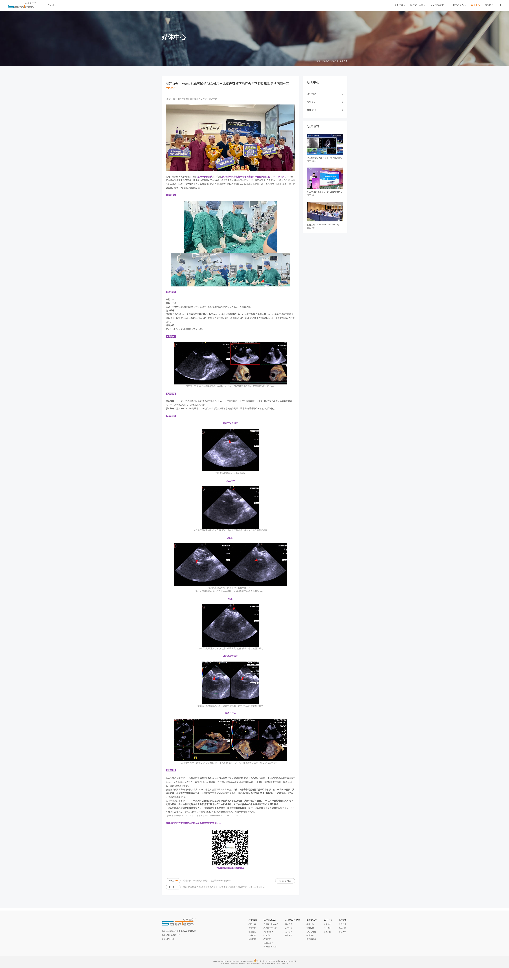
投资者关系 (458, 5)
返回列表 (286, 881)
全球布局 (252, 935)
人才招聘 (288, 932)
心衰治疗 (267, 939)
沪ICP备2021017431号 (287, 961)
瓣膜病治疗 (268, 932)
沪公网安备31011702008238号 (268, 961)
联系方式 (342, 924)
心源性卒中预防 (270, 928)
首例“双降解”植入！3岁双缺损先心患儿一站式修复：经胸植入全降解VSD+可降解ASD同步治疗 (218, 887)
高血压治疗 (268, 943)
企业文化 (252, 928)
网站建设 (270, 963)
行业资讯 (311, 102)
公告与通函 (311, 932)
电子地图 (342, 928)
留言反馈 (342, 932)
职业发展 (288, 935)
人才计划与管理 (438, 5)
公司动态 (311, 93)
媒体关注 (334, 61)
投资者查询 (311, 939)
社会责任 (252, 932)
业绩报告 (310, 928)
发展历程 (252, 939)
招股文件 (310, 924)
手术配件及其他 (270, 946)
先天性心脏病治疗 (271, 924)
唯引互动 (285, 963)
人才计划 (288, 928)
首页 (318, 61)
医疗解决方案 (416, 5)
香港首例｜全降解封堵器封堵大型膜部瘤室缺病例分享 (200, 880)
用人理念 (288, 924)
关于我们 (398, 5)
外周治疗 (267, 935)
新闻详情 (343, 61)
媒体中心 (475, 5)
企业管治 (310, 935)
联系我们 (489, 5)
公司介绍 (252, 924)
